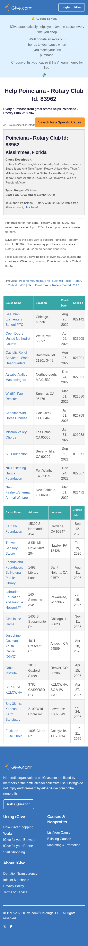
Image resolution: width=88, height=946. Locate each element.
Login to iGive (71, 7)
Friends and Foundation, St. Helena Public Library (14, 572)
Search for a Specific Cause (59, 122)
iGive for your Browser (19, 839)
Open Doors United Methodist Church (18, 339)
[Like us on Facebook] (11, 927)
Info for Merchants (16, 880)
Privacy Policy (13, 886)
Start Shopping (14, 852)
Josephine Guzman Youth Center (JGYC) (13, 646)
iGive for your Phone (18, 846)
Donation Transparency (20, 873)
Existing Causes (59, 839)
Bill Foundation (17, 454)
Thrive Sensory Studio (12, 548)
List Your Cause (58, 832)
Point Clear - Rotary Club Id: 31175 (57, 285)
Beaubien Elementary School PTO (14, 319)
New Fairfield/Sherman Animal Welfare (19, 492)
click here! (31, 207)
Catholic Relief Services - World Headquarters (17, 358)
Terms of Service (15, 892)
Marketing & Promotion (63, 845)
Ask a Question (18, 804)
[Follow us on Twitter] (5, 927)
